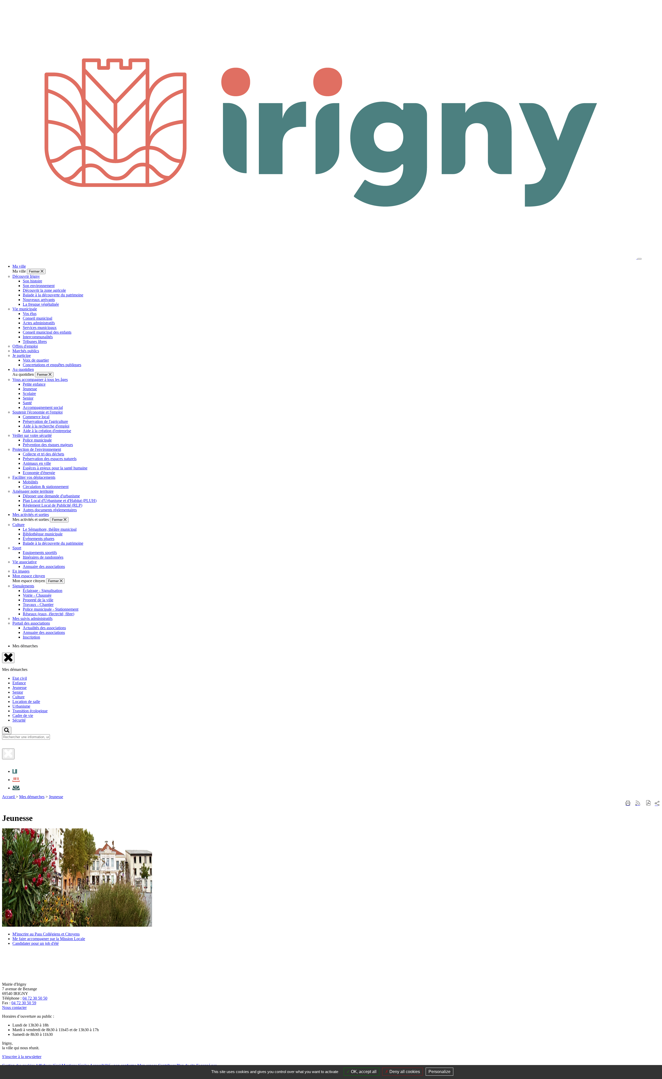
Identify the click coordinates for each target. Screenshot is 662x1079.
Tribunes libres (35, 341)
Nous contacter (14, 1007)
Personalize (439, 1071)
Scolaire (29, 393)
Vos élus (29, 313)
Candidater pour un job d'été (35, 943)
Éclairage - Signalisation (42, 590)
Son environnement (39, 285)
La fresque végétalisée (41, 304)
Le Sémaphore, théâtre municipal (50, 529)
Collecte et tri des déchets (43, 454)
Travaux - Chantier (38, 604)
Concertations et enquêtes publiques (52, 365)
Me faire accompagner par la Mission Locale (48, 938)
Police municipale (37, 440)
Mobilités (30, 482)
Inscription (31, 637)
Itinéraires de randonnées (43, 557)
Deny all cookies (404, 1071)
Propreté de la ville (38, 600)
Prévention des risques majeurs (48, 445)
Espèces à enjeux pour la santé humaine (55, 468)
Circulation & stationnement (46, 486)
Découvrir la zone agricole (44, 290)
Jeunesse (30, 389)
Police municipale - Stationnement (50, 609)
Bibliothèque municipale (43, 534)
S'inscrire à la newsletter (21, 1056)
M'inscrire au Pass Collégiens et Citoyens (46, 934)
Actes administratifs (39, 323)
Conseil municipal (37, 318)
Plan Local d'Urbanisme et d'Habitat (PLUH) (59, 500)
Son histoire (32, 281)
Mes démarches (31, 797)
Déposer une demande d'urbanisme (51, 496)
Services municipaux (40, 327)
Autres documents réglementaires (50, 510)
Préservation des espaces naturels (50, 458)
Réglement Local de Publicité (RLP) (52, 505)
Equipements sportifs (40, 552)
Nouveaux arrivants (39, 299)
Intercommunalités (38, 337)
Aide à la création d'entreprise (47, 431)
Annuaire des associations (44, 566)
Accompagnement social (43, 407)
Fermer (35, 271)
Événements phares (38, 538)
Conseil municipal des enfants (47, 332)
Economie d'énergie (39, 472)
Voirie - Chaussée (37, 595)
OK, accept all (363, 1071)
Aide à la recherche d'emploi (46, 426)
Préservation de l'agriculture (45, 421)
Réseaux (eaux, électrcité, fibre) (48, 614)
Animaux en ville (37, 463)
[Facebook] (14, 771)
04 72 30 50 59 (23, 1003)
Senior (28, 398)
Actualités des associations (44, 628)
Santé (27, 403)
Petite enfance (34, 384)
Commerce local (36, 417)
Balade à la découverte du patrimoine (53, 295)
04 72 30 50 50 (34, 998)
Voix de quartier (36, 360)
